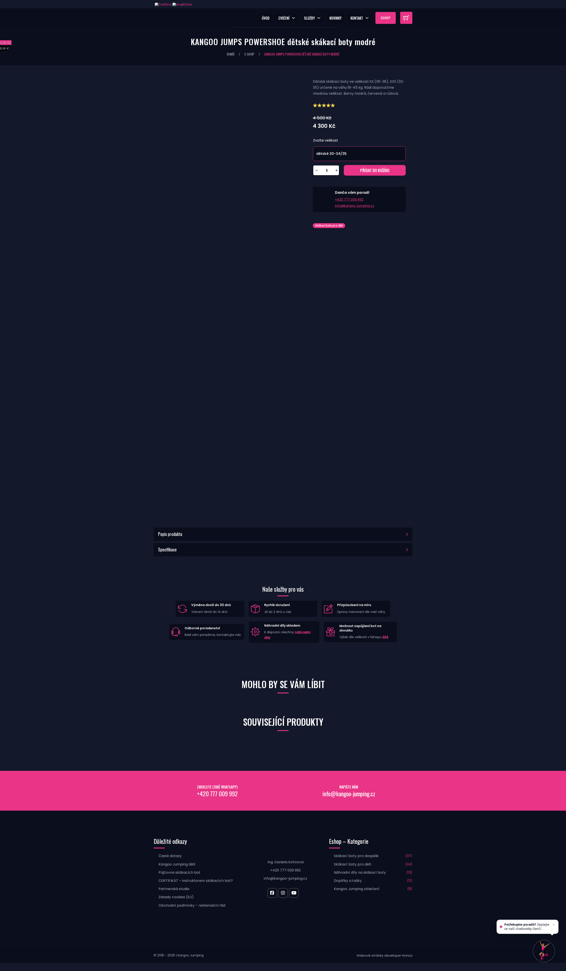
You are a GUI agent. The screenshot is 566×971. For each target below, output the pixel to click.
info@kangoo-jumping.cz (354, 205)
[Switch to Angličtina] (181, 4)
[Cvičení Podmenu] (294, 17)
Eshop (386, 17)
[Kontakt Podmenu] (368, 17)
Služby (309, 18)
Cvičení (283, 18)
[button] (283, 534)
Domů (230, 54)
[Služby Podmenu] (320, 17)
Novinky (335, 18)
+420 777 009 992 (349, 199)
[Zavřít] (553, 924)
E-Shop (249, 54)
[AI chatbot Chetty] (544, 951)
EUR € (4, 48)
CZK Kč (5, 42)
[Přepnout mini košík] (406, 18)
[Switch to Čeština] (162, 4)
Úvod (266, 18)
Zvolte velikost (325, 140)
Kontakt (356, 18)
